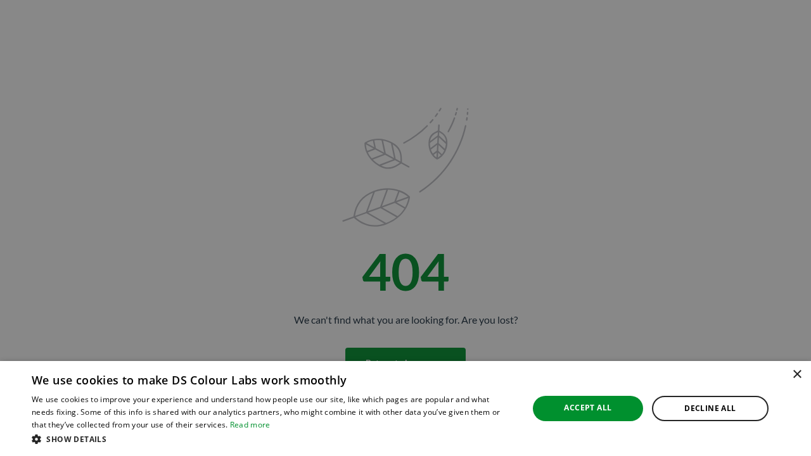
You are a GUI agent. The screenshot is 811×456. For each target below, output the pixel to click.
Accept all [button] (587, 407)
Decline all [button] (710, 408)
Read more (250, 424)
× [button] (796, 374)
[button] (273, 438)
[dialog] (405, 408)
